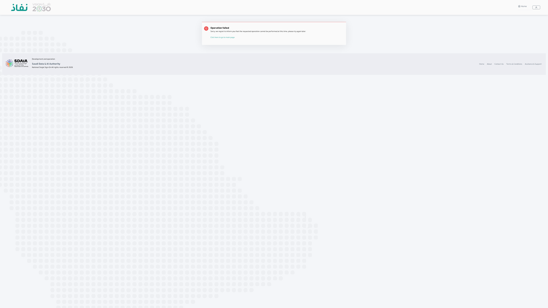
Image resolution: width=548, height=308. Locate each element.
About (489, 64)
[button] (536, 7)
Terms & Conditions (514, 64)
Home (523, 7)
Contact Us (499, 64)
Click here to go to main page (222, 38)
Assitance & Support (533, 64)
